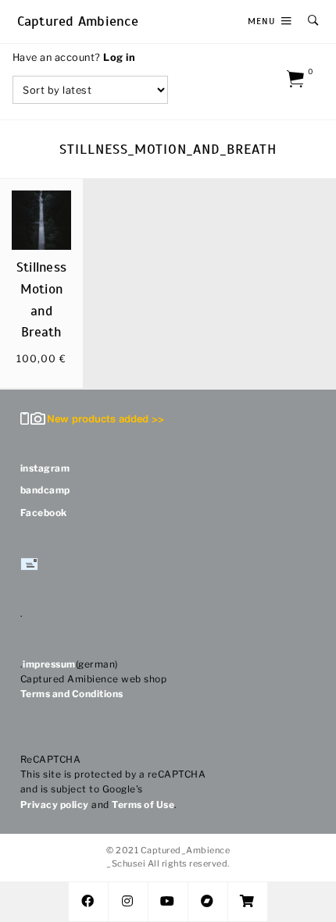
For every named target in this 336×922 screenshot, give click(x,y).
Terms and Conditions (71, 694)
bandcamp (45, 490)
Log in (119, 57)
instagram (45, 468)
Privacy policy (54, 804)
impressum (49, 664)
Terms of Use (143, 804)
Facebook (43, 512)
